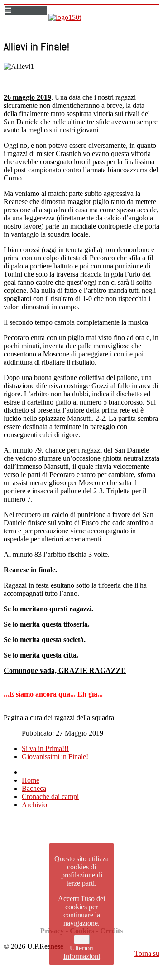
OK (81, 939)
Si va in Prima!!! (45, 748)
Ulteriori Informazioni (81, 952)
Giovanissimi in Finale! (55, 756)
